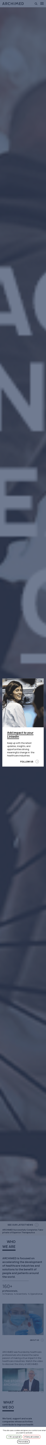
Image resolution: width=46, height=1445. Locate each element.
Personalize (23, 1441)
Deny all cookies (32, 1437)
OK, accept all (14, 1437)
